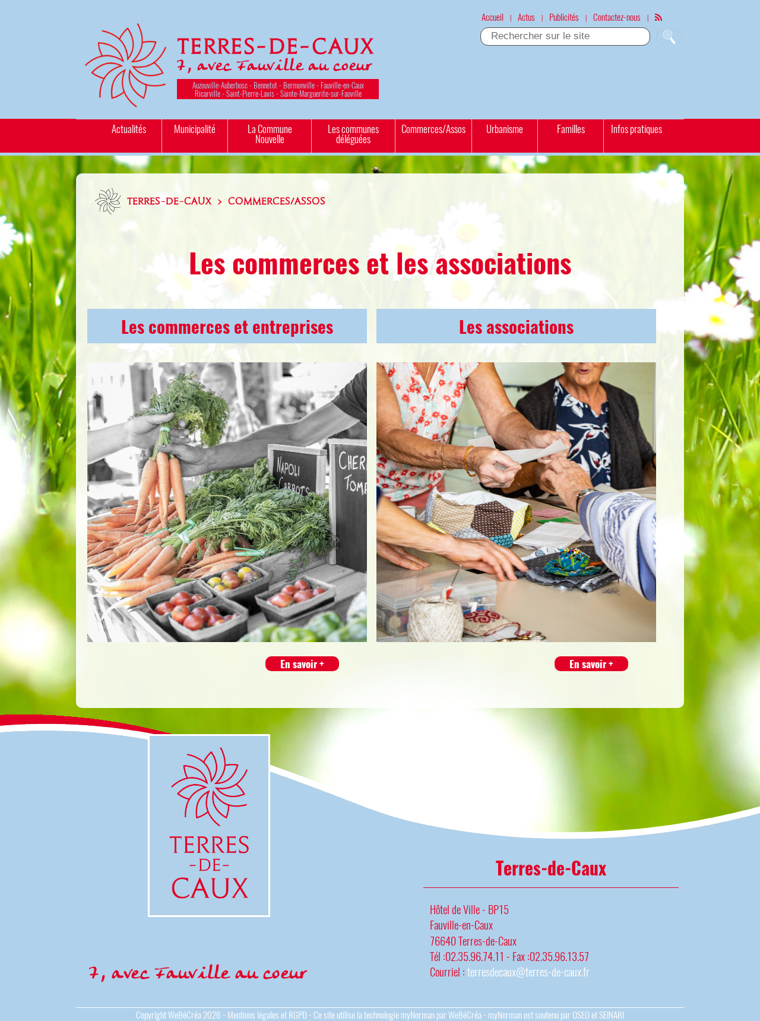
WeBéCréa (184, 1014)
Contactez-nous (617, 16)
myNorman (418, 1014)
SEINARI (611, 1014)
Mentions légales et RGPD (267, 1014)
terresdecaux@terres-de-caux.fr (528, 971)
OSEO (581, 1014)
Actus (526, 16)
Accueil (493, 16)
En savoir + (302, 663)
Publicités (564, 16)
